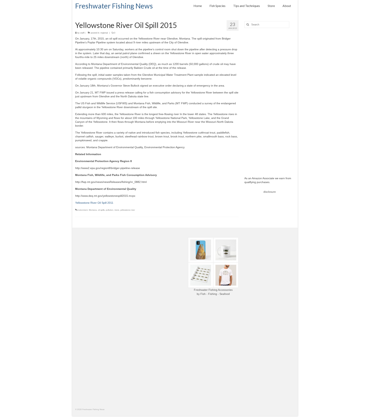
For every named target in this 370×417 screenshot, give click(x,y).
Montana (93, 210)
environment (82, 210)
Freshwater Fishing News (114, 6)
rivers (116, 210)
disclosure (269, 191)
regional (104, 33)
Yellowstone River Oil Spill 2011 (94, 202)
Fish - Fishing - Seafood (215, 293)
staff (82, 33)
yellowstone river (127, 210)
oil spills (101, 210)
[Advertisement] (269, 99)
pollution (109, 210)
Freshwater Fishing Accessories (213, 289)
